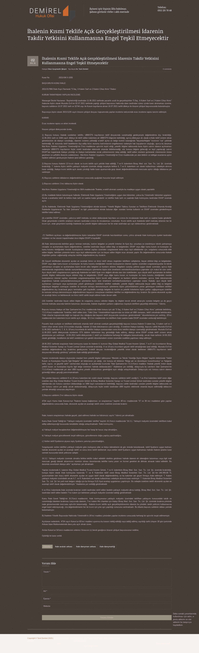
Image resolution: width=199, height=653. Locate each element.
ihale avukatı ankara (63, 546)
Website (46, 606)
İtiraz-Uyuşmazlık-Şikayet (57, 69)
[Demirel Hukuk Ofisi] (52, 13)
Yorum (46, 572)
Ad (45, 591)
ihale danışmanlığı (107, 546)
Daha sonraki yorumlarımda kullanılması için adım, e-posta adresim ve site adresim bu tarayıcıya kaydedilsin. (184, 619)
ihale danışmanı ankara (86, 546)
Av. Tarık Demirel (82, 69)
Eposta (47, 599)
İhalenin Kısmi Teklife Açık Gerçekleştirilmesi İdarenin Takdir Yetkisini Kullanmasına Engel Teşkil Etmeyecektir (100, 60)
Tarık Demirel (42, 638)
